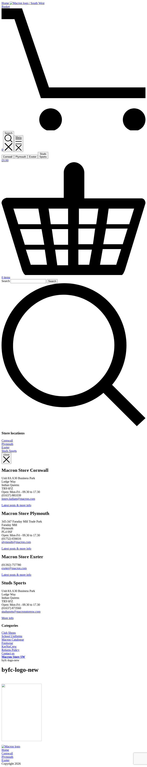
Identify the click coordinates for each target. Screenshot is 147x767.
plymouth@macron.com (16, 542)
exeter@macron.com (14, 568)
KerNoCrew (9, 646)
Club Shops (9, 632)
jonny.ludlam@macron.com (18, 498)
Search (6, 281)
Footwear (7, 643)
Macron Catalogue (13, 639)
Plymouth (7, 444)
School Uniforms (12, 636)
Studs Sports (9, 450)
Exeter (5, 447)
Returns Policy (10, 650)
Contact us (8, 653)
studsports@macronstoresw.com (21, 611)
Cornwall (7, 440)
